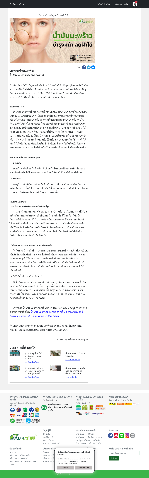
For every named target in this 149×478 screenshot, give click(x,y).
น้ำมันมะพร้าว (17, 4)
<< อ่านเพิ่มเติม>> (32, 362)
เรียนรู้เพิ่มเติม (84, 467)
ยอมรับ (65, 467)
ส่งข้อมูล (113, 458)
